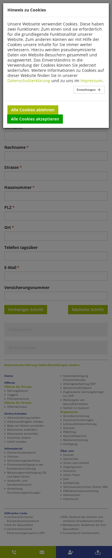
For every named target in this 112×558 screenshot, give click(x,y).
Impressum (91, 80)
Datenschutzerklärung (28, 80)
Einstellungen (86, 90)
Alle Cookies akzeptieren (35, 119)
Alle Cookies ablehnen (33, 109)
